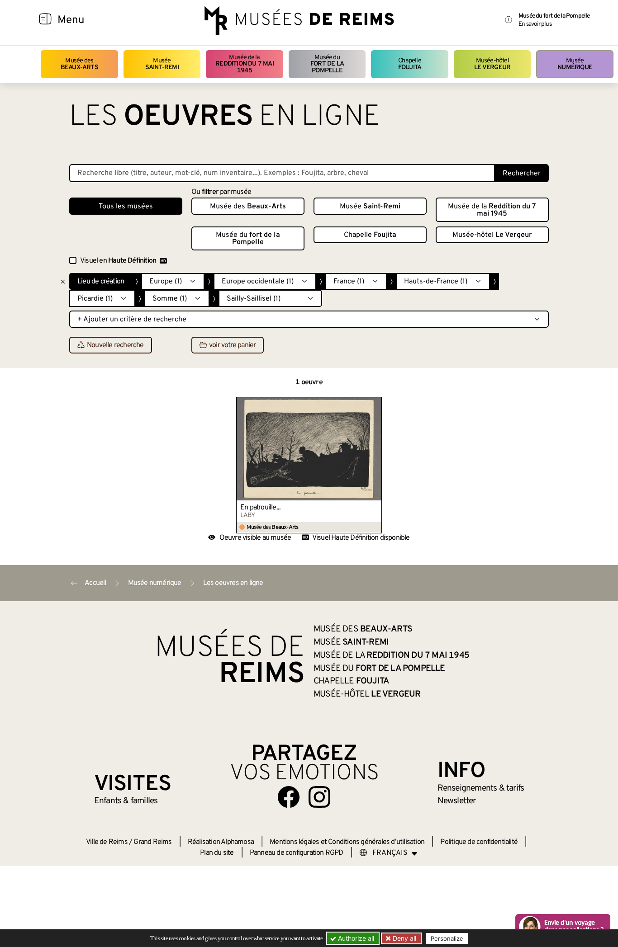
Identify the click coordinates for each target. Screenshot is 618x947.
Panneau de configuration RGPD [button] (296, 852)
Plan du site (216, 852)
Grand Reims (152, 842)
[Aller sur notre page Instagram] (319, 797)
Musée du (327, 64)
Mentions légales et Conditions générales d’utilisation (347, 842)
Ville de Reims (107, 842)
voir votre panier (232, 345)
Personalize (447, 938)
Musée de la (244, 64)
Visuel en (118, 260)
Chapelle (409, 64)
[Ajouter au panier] (375, 403)
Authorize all (355, 938)
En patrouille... (260, 507)
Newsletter (456, 801)
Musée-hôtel (492, 64)
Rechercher (522, 173)
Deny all (403, 938)
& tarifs (480, 788)
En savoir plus (534, 24)
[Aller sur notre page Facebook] (288, 797)
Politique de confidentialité (479, 842)
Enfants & (126, 801)
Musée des (79, 64)
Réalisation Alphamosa (221, 842)
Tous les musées (126, 206)
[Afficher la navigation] (45, 20)
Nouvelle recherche (115, 345)
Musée (162, 64)
